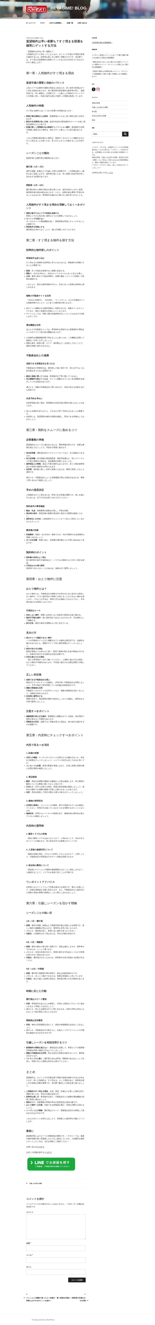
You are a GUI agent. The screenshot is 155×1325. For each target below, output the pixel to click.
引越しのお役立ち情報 (35, 1183)
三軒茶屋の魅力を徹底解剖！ (102, 42)
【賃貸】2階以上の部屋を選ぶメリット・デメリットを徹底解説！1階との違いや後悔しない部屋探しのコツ (110, 73)
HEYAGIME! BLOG (68, 8)
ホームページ (31, 23)
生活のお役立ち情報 (99, 116)
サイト (29, 1267)
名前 (28, 1243)
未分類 (94, 111)
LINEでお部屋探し (55, 23)
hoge (41, 38)
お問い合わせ (82, 23)
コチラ (41, 1147)
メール (29, 1255)
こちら (110, 173)
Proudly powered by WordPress (43, 1320)
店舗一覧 (70, 23)
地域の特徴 (96, 103)
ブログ (42, 23)
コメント (29, 1212)
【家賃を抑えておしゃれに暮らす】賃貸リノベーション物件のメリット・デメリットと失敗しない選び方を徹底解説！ (110, 64)
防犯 (93, 120)
